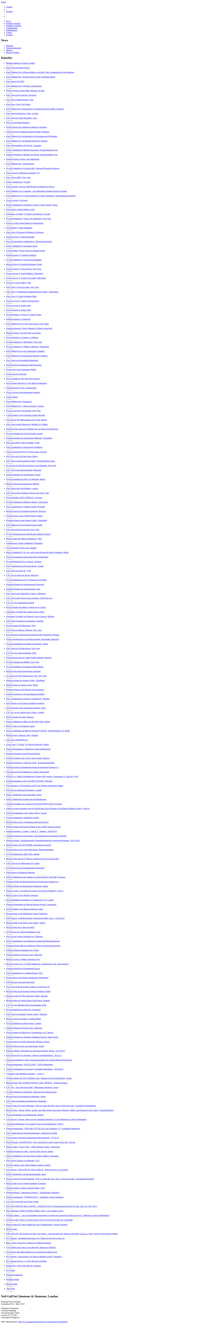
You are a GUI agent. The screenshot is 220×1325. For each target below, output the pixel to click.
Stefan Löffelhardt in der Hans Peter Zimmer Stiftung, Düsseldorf (32, 1156)
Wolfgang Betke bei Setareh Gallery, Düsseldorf (25, 680)
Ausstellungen (12, 28)
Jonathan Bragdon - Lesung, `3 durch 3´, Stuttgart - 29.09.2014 (31, 831)
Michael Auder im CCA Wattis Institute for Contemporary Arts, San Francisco (37, 964)
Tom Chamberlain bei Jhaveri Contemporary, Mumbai (28, 699)
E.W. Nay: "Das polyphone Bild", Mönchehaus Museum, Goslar (32, 1087)
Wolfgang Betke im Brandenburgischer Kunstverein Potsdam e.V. (32, 767)
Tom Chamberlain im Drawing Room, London (25, 566)
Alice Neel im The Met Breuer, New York (23, 648)
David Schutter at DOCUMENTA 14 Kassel (24, 497)
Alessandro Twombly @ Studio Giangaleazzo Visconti (28, 214)
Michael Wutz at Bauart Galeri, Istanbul (22, 735)
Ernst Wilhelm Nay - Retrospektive (20, 164)
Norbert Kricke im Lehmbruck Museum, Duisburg (26, 127)
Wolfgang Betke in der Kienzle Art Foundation (25, 690)
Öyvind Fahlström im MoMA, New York (22, 662)
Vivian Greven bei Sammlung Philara (21, 369)
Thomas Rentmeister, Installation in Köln (22, 818)
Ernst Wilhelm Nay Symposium (19, 401)
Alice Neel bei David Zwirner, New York (22, 530)
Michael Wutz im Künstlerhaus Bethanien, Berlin (26, 1096)
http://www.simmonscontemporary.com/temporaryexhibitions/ (43, 1322)
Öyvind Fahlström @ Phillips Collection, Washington (27, 347)
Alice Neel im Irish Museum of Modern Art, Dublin (27, 424)
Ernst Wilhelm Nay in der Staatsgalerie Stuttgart (25, 351)
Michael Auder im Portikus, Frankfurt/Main (23, 1019)
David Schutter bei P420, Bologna (20, 717)
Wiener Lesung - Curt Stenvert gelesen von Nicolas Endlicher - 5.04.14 (34, 891)
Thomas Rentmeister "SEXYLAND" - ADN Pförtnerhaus (29, 1064)
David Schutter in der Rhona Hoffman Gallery (24, 909)
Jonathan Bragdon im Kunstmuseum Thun (23, 589)
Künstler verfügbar (13, 26)
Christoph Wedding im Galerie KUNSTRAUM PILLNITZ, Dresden (34, 804)
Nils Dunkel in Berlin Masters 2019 (20, 209)
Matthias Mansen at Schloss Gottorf (20, 63)
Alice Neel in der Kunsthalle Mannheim (22, 360)
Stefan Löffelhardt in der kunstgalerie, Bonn (24, 795)
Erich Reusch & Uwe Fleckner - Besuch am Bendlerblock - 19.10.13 (34, 1055)
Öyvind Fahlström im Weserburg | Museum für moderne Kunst (31, 1092)
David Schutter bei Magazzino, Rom (21, 626)
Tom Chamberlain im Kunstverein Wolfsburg (24, 447)
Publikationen (11, 30)
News (8, 21)
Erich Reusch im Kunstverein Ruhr (20, 982)
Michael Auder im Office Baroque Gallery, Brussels (27, 996)
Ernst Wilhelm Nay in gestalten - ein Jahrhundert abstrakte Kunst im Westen (36, 191)
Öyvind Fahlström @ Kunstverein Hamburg (24, 260)
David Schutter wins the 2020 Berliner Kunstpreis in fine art (30, 187)
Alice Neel (10, 1289)
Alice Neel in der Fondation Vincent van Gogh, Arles (27, 493)
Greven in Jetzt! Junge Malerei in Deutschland (24, 223)
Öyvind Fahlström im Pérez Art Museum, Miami (25, 479)
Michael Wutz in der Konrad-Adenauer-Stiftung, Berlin (28, 991)
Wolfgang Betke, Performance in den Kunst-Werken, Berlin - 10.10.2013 (35, 1051)
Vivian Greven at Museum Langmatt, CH (22, 173)
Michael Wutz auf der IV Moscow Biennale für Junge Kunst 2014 (32, 859)
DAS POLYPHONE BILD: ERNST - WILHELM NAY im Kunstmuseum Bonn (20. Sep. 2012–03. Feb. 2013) (51, 1206)
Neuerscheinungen (13, 48)
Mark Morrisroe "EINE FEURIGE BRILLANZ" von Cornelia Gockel (34, 1211)
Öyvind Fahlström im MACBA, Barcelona (23, 1010)
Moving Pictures (12, 52)
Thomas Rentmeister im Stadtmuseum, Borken (25, 1115)
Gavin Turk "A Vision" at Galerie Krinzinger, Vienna (27, 744)
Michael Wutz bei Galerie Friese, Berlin (22, 685)
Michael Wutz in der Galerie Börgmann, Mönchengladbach (30, 850)
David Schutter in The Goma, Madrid (21, 548)
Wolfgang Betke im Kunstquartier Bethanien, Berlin (27, 886)
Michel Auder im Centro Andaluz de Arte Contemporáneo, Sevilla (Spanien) (36, 1225)
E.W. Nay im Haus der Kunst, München (22, 575)
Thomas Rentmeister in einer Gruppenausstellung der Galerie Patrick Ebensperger (39, 1060)
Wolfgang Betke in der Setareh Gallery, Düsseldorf (26, 520)
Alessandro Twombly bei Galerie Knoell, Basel (25, 612)
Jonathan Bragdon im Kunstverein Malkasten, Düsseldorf (29, 438)
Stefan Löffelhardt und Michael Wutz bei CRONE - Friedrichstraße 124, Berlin (38, 731)
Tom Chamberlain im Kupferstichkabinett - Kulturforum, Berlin (31, 1133)
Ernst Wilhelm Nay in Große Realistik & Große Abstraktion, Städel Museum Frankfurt (41, 196)
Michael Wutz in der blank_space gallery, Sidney (25, 923)
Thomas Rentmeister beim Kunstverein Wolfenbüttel (27, 557)
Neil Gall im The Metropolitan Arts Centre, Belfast (26, 420)
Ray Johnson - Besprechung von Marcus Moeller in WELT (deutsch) (34, 1257)
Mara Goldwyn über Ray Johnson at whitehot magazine (28, 1243)
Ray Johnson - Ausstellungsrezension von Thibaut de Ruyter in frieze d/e (35, 1238)
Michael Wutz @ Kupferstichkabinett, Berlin (24, 264)
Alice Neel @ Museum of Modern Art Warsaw (25, 232)
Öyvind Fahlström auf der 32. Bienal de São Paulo (26, 580)
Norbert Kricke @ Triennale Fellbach (21, 255)
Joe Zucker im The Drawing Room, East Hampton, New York (31, 465)
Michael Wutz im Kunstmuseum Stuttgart (22, 484)
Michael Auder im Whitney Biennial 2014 (23, 959)
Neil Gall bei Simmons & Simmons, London (24, 790)
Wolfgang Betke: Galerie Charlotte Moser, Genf (25, 1188)
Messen (9, 50)
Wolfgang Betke (12, 1279)
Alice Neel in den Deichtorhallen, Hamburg (23, 470)
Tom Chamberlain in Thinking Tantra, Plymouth (25, 507)
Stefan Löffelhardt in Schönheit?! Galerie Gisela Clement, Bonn (32, 205)
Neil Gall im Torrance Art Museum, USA (22, 1161)
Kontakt (9, 35)
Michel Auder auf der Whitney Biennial (22, 895)
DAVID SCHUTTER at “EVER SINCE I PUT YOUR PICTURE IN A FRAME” (39, 1220)
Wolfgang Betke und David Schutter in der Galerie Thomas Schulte (33, 827)
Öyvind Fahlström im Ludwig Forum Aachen (24, 433)
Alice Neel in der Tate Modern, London (22, 488)
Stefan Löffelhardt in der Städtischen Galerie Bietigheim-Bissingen (33, 941)
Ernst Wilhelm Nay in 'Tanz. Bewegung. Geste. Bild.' (27, 324)
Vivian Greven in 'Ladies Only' (18, 305)
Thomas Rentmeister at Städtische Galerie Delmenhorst (28, 749)
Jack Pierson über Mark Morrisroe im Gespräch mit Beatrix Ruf (31, 1252)
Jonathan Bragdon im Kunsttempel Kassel (23, 968)
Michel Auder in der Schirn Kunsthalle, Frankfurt (26, 1183)
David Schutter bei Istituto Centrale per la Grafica (26, 607)
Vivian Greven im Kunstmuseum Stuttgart (23, 392)
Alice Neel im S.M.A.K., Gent (18, 571)
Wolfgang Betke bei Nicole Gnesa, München (24, 955)
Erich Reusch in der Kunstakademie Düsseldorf (25, 868)
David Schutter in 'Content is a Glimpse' (22, 337)
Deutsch (9, 11)
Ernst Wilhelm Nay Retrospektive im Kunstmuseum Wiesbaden (31, 136)
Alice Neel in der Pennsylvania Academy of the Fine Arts (29, 598)
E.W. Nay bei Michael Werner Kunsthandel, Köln (26, 1005)
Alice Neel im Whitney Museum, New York (24, 630)
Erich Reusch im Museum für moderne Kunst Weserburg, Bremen (32, 635)
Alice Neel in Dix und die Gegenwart (21, 95)
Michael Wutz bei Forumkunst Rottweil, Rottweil (26, 511)
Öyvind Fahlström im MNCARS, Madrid (22, 854)
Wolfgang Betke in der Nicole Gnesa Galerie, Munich (27, 758)
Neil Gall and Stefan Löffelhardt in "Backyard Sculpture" (29, 241)
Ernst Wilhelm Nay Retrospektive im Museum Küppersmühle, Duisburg (35, 109)
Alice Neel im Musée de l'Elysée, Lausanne (23, 145)
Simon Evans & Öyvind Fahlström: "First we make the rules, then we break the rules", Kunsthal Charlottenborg (51, 1106)
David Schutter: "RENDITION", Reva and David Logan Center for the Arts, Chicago (40, 1142)
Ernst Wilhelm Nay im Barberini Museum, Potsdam (26, 356)
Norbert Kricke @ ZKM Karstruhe (20, 237)
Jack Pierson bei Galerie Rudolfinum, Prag (23, 932)
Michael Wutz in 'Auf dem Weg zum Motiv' (23, 333)
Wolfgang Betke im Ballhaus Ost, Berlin (22, 950)
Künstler (9, 46)
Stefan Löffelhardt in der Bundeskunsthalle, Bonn (26, 1174)
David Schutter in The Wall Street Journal (23, 379)
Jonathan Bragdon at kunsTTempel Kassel (23, 754)
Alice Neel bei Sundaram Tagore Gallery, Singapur (26, 1014)
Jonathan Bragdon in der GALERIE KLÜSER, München (29, 781)
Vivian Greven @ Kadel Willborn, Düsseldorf (24, 273)
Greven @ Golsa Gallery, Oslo (18, 283)
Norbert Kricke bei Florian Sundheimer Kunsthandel (27, 978)
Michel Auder (11, 1229)
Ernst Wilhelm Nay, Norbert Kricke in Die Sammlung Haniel (30, 77)
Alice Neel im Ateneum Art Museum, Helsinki (24, 621)
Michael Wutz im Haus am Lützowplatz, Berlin (25, 1046)
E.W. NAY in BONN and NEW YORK (22, 1202)
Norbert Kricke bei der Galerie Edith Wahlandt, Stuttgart (28, 658)
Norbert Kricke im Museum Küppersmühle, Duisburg (27, 132)
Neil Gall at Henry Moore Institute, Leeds (23, 443)
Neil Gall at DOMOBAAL (17, 740)
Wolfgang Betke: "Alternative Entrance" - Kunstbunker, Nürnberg (32, 1193)
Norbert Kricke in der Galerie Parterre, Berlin (24, 516)
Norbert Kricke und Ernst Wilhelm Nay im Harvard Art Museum (32, 429)
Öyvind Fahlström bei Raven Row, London (23, 1023)
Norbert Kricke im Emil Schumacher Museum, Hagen (28, 1042)
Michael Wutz (11, 1284)
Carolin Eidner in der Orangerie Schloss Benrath (25, 415)
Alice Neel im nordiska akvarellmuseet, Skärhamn (26, 1101)
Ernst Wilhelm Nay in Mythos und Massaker (24, 86)
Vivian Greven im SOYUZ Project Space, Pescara (26, 452)
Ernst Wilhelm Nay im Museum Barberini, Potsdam (26, 141)
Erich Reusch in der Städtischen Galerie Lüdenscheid (27, 772)
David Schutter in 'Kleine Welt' (18, 310)
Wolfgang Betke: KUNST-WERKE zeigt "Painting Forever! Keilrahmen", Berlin (39, 1078)
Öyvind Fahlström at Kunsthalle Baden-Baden (24, 667)
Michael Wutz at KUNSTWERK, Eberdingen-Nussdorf (28, 845)
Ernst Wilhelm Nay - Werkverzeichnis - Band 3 (25, 406)
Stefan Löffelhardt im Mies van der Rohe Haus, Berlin (28, 722)
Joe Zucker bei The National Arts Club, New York (26, 676)
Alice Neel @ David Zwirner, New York (22, 287)
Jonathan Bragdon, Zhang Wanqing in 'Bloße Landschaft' (29, 328)
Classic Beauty (12, 397)
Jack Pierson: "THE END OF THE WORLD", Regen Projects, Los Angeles (37, 1170)
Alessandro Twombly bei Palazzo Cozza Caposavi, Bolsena (30, 616)
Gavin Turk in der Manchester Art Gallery (23, 863)
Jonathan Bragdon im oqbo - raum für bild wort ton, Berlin (29, 1151)
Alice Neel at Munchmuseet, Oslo (19, 100)
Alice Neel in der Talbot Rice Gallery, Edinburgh (26, 594)
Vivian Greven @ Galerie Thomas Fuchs (22, 301)
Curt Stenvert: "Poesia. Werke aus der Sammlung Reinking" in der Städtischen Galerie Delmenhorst (46, 1119)
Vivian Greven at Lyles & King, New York (23, 411)
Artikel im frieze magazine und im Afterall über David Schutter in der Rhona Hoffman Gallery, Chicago (48, 808)
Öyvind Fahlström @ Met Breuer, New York (24, 342)
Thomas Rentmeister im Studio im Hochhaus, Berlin (27, 644)
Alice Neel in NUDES (15, 81)
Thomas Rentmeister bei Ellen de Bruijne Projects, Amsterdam (31, 904)
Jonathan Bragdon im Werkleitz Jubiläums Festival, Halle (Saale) (32, 1037)
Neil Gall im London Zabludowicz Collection (24, 936)
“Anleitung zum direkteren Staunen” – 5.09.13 (25, 1074)
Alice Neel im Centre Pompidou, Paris (21, 118)
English (9, 7)
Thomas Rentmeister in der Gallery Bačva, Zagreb (26, 813)
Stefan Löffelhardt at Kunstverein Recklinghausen (26, 799)
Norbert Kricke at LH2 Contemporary (21, 388)
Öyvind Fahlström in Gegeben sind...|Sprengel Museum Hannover (32, 168)
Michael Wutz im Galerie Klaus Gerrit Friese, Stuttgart (28, 1000)
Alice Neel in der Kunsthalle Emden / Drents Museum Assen (30, 461)
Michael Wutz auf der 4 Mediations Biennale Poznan (27, 822)
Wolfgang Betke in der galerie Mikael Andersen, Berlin (28, 1165)
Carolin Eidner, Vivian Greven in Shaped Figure (25, 251)
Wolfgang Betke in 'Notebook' (18, 319)
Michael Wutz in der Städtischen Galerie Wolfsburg (26, 914)
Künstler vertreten (13, 23)
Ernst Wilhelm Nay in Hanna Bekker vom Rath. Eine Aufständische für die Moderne (40, 72)
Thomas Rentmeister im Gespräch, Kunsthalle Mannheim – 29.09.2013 (34, 1069)
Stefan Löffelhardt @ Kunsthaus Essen (21, 246)
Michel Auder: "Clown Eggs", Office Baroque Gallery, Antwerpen (33, 1147)
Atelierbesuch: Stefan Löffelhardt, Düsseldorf (24, 543)
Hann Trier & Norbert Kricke (18, 68)
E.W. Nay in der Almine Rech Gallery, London (25, 712)
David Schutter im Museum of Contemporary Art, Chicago (29, 1032)
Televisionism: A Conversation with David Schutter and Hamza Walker (34, 786)
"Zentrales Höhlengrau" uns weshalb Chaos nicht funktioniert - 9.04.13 (34, 1124)
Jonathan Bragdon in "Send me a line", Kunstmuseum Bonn (30, 763)
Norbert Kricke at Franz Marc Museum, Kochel (25, 91)
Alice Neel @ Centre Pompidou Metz (21, 296)
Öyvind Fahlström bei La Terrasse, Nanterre (24, 562)
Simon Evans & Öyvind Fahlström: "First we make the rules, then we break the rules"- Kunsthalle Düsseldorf (50, 1179)
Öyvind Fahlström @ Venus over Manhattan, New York (28, 219)
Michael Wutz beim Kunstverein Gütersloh (23, 671)
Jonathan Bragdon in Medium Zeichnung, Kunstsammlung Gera (32, 155)
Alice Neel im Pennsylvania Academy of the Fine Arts (28, 987)
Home (3, 2)
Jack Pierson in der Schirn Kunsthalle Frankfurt (25, 703)
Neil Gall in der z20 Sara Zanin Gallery (22, 456)
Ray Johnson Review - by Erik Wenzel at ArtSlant (26, 1261)
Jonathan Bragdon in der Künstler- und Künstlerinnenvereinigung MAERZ (36, 836)
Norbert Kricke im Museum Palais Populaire (24, 365)
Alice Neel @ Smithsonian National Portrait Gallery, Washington (32, 292)
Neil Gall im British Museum (17, 123)
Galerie (9, 32)
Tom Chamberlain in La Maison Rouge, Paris (24, 973)
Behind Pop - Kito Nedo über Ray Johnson (23, 1266)
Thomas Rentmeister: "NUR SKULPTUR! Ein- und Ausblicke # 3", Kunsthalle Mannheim (43, 1128)
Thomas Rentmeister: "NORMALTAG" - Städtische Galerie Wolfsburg (35, 1197)
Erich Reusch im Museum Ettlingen (20, 872)
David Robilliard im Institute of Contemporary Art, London (30, 900)
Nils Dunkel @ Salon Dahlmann (19, 228)
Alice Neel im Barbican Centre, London (22, 113)
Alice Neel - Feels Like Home (18, 104)
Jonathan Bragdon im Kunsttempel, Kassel (23, 475)
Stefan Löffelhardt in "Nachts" (18, 182)
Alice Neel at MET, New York (18, 177)
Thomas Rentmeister (14, 1275)
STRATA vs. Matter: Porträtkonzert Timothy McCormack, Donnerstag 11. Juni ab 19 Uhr (42, 776)
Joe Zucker (10, 1270)
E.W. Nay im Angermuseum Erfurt (20, 603)
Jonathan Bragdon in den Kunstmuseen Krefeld (25, 694)
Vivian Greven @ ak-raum (17, 200)
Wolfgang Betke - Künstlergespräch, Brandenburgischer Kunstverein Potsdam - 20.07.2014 (43, 840)
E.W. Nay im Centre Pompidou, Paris (21, 653)
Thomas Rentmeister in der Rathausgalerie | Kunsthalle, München (32, 639)
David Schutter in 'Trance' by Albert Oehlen (23, 315)
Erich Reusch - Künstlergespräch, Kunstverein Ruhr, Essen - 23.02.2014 (35, 918)
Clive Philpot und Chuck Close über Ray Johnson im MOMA (31, 1247)
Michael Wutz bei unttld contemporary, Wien (24, 539)
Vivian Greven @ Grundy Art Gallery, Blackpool (26, 278)
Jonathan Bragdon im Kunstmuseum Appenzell (25, 584)
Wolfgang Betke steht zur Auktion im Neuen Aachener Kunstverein (33, 946)
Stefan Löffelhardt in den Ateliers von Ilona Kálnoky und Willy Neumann (35, 877)
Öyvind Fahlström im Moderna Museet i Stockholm (27, 502)
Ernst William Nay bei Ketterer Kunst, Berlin (24, 525)
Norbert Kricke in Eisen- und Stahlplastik (22, 159)
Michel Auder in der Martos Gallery (20, 726)
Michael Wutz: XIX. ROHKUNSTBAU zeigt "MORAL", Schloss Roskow (36, 1083)
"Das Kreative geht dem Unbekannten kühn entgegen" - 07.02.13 (32, 1138)
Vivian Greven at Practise (16, 374)
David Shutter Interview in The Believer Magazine (26, 383)
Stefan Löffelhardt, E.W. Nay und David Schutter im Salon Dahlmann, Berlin (37, 552)
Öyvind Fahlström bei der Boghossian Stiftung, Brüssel (28, 534)
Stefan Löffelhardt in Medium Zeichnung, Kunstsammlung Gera (32, 150)
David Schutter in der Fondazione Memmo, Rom (25, 708)
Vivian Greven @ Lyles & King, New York (23, 269)
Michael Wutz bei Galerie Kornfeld (20, 927)
